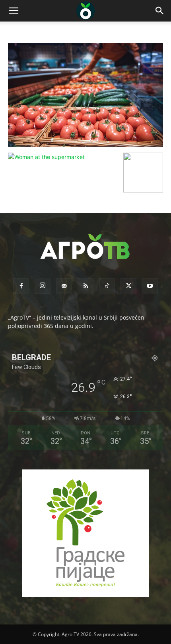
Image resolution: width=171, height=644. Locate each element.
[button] (13, 11)
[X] (128, 286)
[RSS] (85, 286)
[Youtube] (150, 286)
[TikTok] (107, 286)
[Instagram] (43, 286)
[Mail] (64, 286)
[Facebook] (21, 286)
